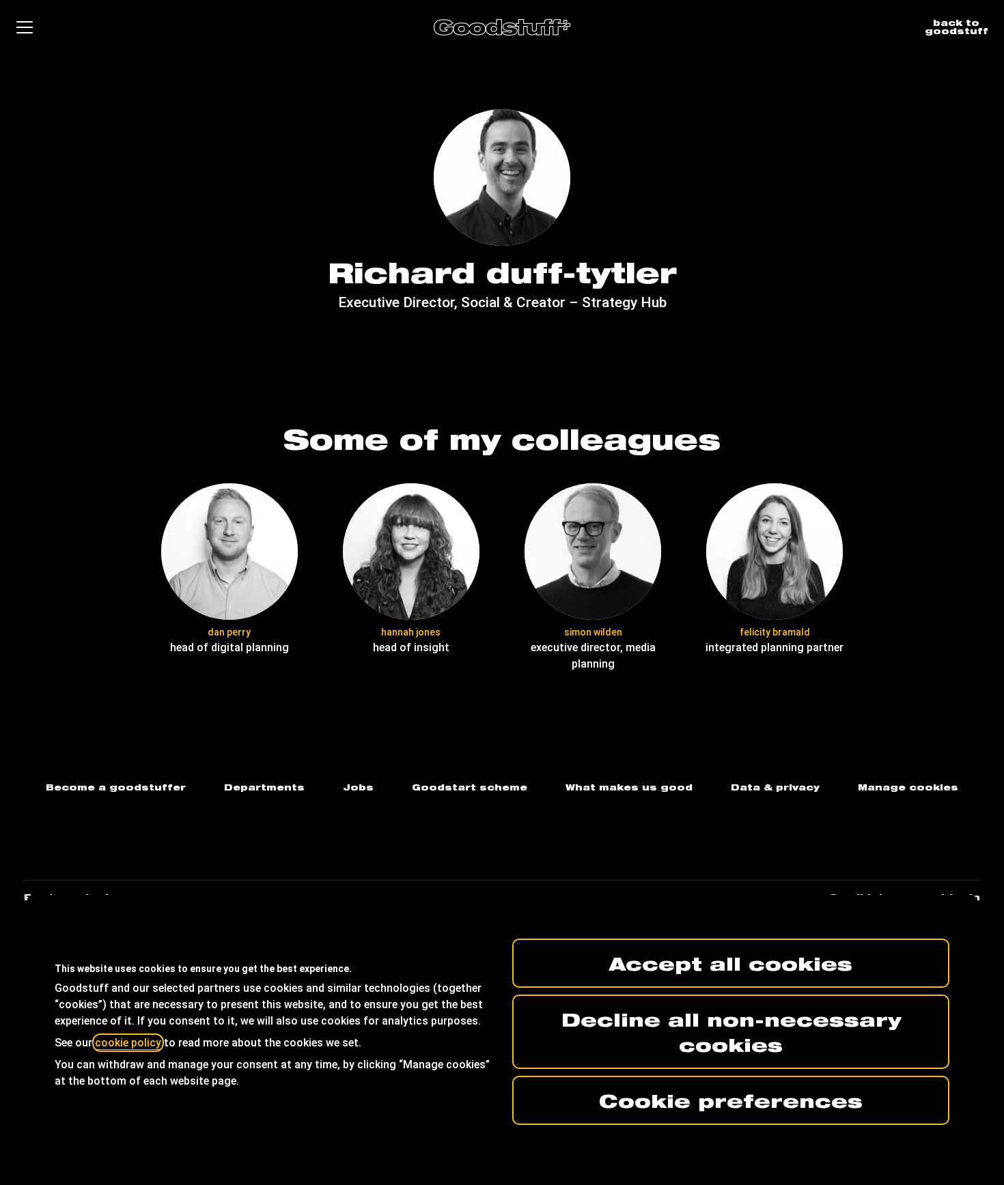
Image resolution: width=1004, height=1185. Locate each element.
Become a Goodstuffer (116, 787)
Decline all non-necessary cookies (731, 1032)
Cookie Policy (128, 1042)
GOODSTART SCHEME (469, 787)
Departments (264, 787)
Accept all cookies (730, 963)
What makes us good (629, 787)
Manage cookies (908, 787)
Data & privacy (775, 787)
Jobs (358, 787)
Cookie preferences (731, 1100)
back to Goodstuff (956, 27)
